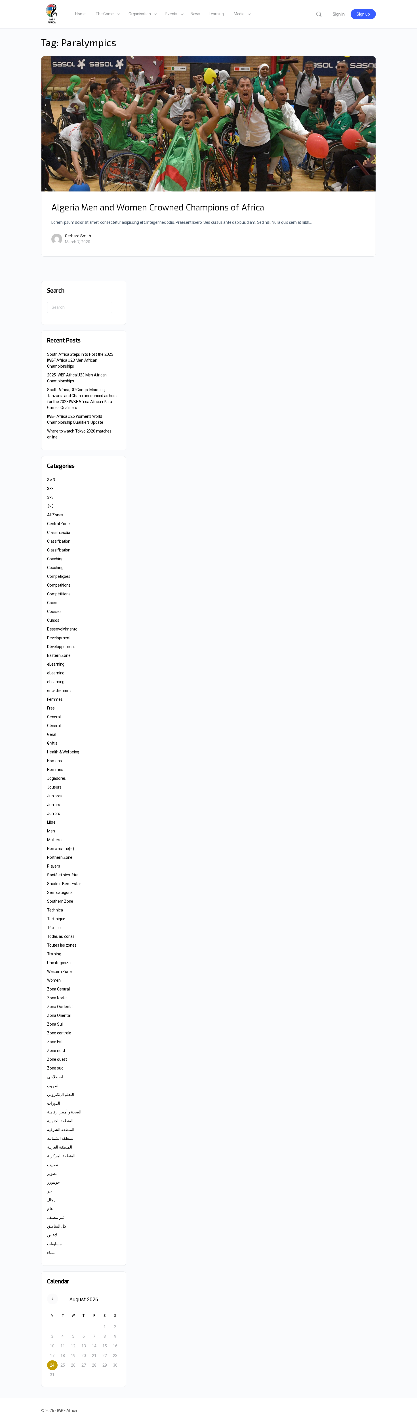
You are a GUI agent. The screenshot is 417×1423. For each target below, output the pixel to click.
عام (50, 1208)
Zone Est (54, 1041)
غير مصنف (55, 1217)
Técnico (54, 927)
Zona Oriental (59, 1015)
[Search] (319, 14)
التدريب (53, 1085)
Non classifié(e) (60, 848)
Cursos (53, 620)
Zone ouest (57, 1059)
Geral (51, 734)
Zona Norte (57, 998)
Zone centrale (59, 1033)
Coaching (55, 559)
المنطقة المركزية (61, 1156)
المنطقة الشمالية (61, 1138)
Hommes (55, 769)
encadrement (59, 690)
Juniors (53, 804)
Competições (58, 576)
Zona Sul (54, 1024)
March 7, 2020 (77, 242)
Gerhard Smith (78, 236)
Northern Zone (59, 857)
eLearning (55, 664)
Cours (52, 602)
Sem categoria (60, 892)
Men (51, 831)
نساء (51, 1252)
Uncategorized (60, 962)
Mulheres (55, 840)
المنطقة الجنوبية (60, 1121)
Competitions (58, 585)
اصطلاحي (55, 1077)
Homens (54, 761)
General (54, 717)
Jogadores (56, 778)
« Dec (52, 1299)
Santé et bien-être (63, 875)
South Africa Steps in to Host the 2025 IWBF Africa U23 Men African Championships (80, 360)
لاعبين (52, 1235)
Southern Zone (60, 901)
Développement (61, 646)
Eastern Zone (58, 655)
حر (49, 1191)
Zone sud (55, 1068)
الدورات (53, 1103)
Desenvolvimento (62, 629)
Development (59, 638)
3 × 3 (51, 480)
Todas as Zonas (61, 936)
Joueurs (54, 787)
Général (54, 725)
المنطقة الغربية (59, 1147)
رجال (51, 1200)
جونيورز (53, 1182)
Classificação (58, 532)
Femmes (55, 699)
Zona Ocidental (60, 1006)
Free (51, 708)
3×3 (50, 488)
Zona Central (58, 989)
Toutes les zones (62, 945)
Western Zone (59, 971)
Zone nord (56, 1050)
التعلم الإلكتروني (60, 1094)
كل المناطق (56, 1226)
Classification (58, 541)
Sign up (363, 14)
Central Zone (58, 523)
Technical (55, 910)
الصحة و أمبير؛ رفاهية (64, 1112)
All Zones (55, 515)
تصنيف (52, 1164)
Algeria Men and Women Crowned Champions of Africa (157, 207)
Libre (51, 822)
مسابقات (54, 1243)
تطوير (52, 1173)
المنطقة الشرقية (60, 1129)
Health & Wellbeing (63, 752)
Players (53, 866)
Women (54, 980)
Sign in (339, 14)
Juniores (54, 796)
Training (54, 954)
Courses (54, 611)
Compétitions (58, 594)
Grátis (52, 743)
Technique (56, 919)
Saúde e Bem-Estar (64, 883)
